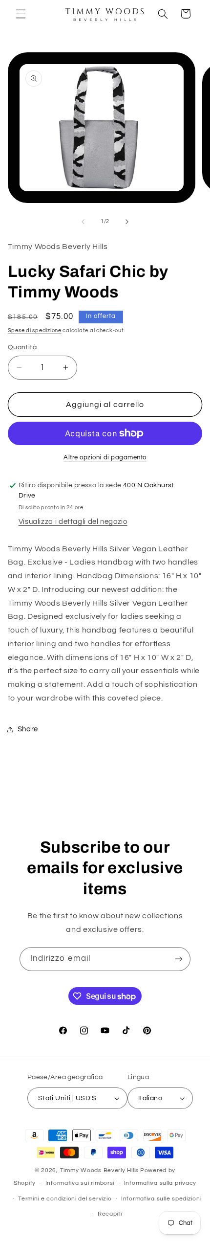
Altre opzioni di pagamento (105, 457)
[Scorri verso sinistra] (83, 221)
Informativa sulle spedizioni (161, 1198)
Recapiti (110, 1214)
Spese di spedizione (35, 330)
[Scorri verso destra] (127, 221)
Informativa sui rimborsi (80, 1183)
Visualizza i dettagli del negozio (73, 521)
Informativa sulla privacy (160, 1183)
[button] (20, 13)
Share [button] (28, 729)
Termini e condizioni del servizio (64, 1198)
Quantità (22, 347)
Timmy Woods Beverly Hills (99, 1170)
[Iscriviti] (179, 959)
